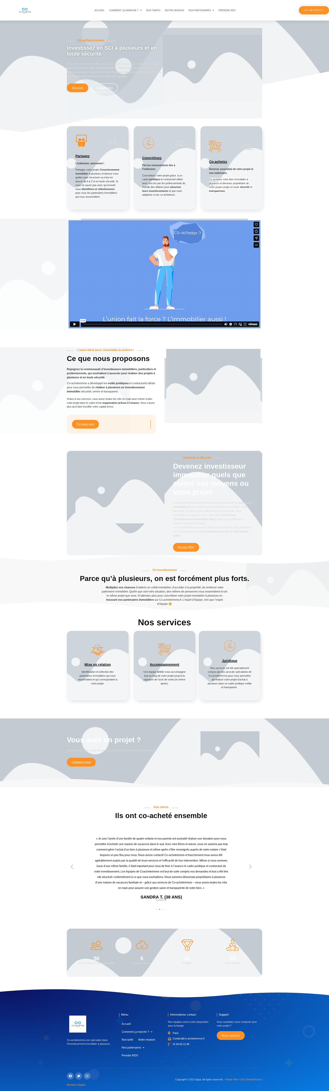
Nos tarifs (153, 10)
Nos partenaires (199, 10)
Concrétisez (152, 158)
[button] (72, 867)
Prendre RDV (227, 10)
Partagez (82, 156)
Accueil (99, 10)
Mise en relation (97, 664)
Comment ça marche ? (123, 10)
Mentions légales (76, 1084)
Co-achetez (218, 162)
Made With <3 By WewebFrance (244, 1079)
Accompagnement (164, 664)
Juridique (229, 661)
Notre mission (174, 10)
